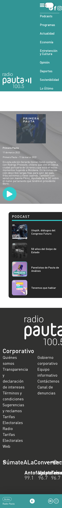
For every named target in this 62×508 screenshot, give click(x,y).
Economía (46, 42)
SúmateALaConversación (22, 462)
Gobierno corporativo (47, 360)
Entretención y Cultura (48, 52)
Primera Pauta (11, 147)
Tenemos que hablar (43, 287)
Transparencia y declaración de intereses (14, 378)
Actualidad (47, 33)
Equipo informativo (47, 372)
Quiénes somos (10, 360)
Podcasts (46, 16)
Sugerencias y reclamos (13, 407)
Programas (47, 25)
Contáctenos (48, 381)
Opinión (45, 62)
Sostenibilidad (49, 79)
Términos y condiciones (13, 395)
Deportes (46, 71)
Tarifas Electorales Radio (13, 422)
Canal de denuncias (46, 390)
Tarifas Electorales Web (13, 440)
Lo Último (46, 88)
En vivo (7, 499)
